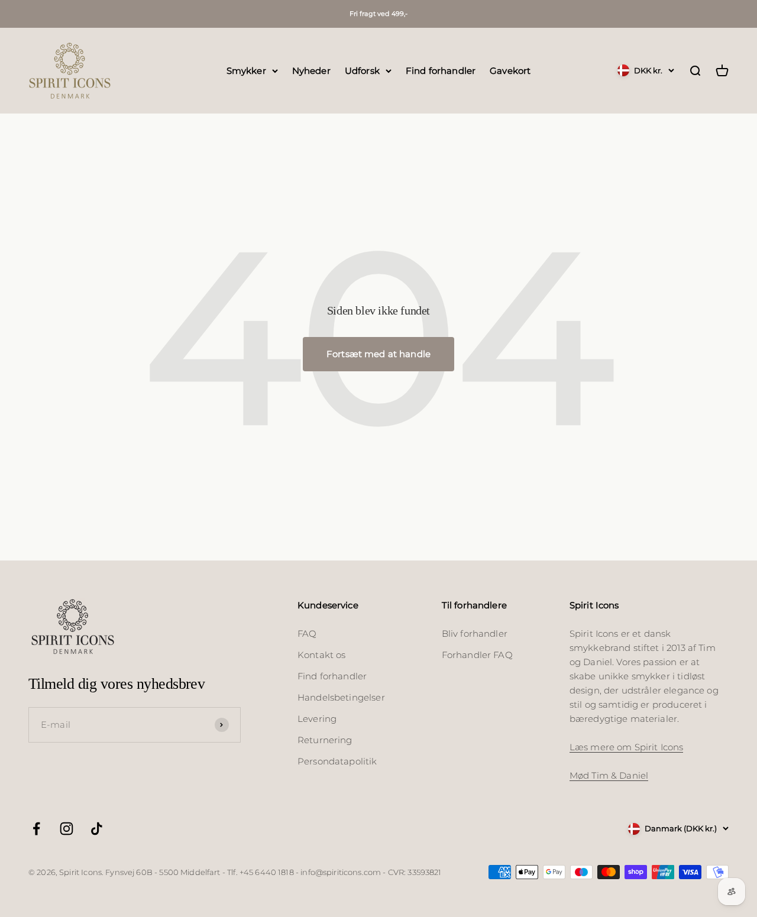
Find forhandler (440, 70)
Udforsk (362, 70)
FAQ (306, 633)
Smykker (246, 70)
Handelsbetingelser (341, 697)
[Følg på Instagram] (67, 829)
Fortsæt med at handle (378, 353)
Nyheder (311, 70)
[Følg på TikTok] (97, 829)
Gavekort (510, 70)
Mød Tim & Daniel (609, 775)
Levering (317, 718)
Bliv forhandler (474, 633)
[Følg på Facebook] (36, 829)
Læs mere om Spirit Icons (627, 747)
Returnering (324, 740)
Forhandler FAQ (477, 654)
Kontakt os (321, 654)
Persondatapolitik (337, 761)
